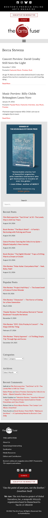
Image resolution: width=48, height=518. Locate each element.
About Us (6, 442)
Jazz (37, 105)
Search (24, 200)
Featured (13, 70)
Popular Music (15, 105)
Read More (6, 83)
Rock (30, 70)
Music (19, 70)
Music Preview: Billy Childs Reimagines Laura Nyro (19, 95)
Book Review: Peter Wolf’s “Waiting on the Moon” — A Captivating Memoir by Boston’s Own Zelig (23, 413)
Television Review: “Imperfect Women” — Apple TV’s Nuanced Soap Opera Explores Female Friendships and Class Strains (24, 399)
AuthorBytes (25, 513)
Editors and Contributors (12, 456)
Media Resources (9, 453)
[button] (24, 15)
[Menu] (24, 41)
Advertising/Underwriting (12, 446)
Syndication (7, 449)
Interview (31, 105)
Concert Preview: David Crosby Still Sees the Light (21, 61)
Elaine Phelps (8, 392)
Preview (25, 70)
